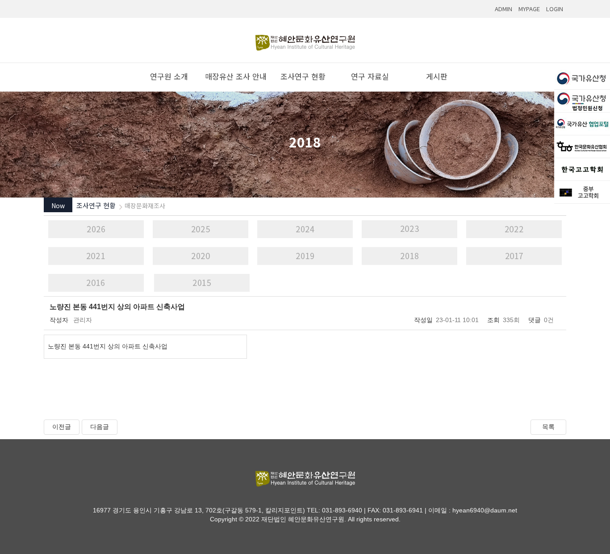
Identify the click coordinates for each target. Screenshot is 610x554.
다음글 (99, 426)
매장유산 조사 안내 (238, 76)
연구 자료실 (372, 76)
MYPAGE (529, 8)
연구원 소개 (171, 76)
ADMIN (503, 8)
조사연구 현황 (305, 76)
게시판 (439, 76)
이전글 (61, 426)
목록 (548, 426)
